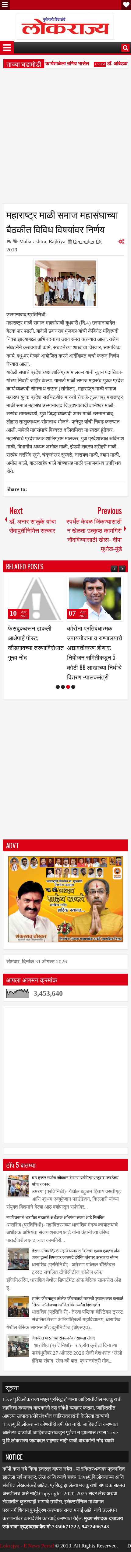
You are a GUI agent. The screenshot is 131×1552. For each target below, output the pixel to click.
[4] (73, 687)
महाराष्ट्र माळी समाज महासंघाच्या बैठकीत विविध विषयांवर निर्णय (62, 221)
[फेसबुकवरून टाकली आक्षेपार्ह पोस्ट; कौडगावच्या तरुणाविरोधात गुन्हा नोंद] (36, 598)
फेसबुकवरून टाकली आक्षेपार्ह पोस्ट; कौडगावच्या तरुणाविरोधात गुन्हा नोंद (36, 642)
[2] (63, 687)
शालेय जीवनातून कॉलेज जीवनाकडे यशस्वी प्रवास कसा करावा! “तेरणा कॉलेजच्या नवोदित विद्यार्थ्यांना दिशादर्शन (77, 1301)
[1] (58, 687)
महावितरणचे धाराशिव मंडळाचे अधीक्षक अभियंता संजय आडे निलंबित (55, 1217)
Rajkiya (57, 241)
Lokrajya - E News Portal (27, 1546)
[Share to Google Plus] (57, 583)
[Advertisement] (65, 138)
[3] (68, 687)
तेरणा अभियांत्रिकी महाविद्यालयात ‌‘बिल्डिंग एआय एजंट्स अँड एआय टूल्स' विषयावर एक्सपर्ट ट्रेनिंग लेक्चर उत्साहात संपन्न (76, 1253)
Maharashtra (32, 241)
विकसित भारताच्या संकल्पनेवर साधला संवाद (63, 1337)
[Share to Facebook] (44, 583)
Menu (5, 5)
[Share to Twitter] (51, 583)
